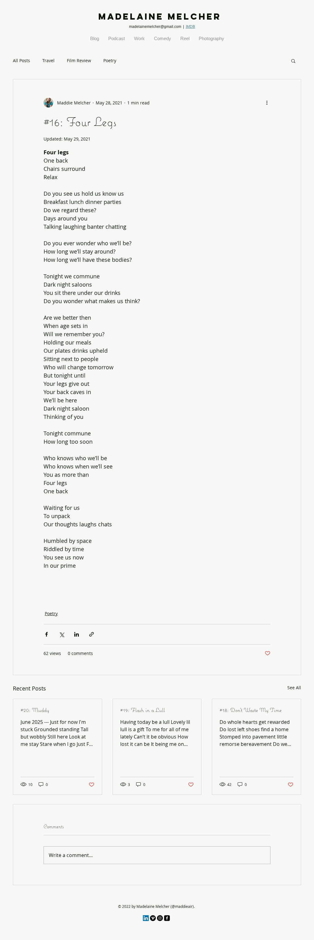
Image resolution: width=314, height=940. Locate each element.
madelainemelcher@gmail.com (155, 26)
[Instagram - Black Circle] (160, 918)
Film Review (79, 60)
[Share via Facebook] (46, 634)
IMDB (190, 26)
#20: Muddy (35, 709)
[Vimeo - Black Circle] (153, 918)
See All (294, 687)
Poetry (109, 60)
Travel (48, 60)
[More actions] (266, 102)
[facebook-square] (167, 918)
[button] (293, 60)
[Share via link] (91, 634)
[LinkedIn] (146, 918)
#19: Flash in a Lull (142, 709)
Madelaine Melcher (159, 16)
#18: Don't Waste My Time (250, 709)
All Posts (21, 60)
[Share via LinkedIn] (76, 634)
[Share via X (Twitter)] (61, 634)
